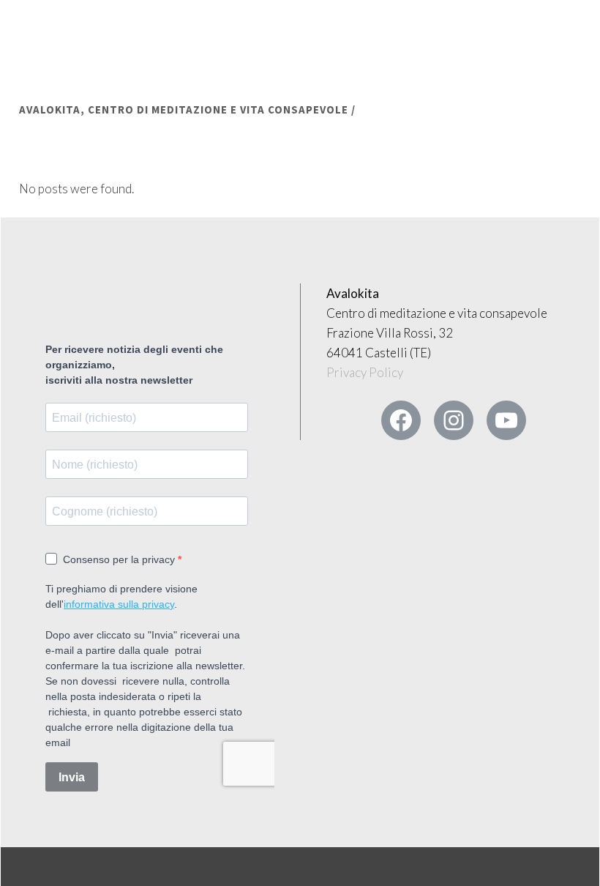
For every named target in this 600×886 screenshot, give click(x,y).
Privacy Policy (364, 372)
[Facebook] (401, 420)
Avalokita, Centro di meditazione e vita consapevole (183, 109)
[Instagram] (453, 420)
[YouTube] (506, 420)
